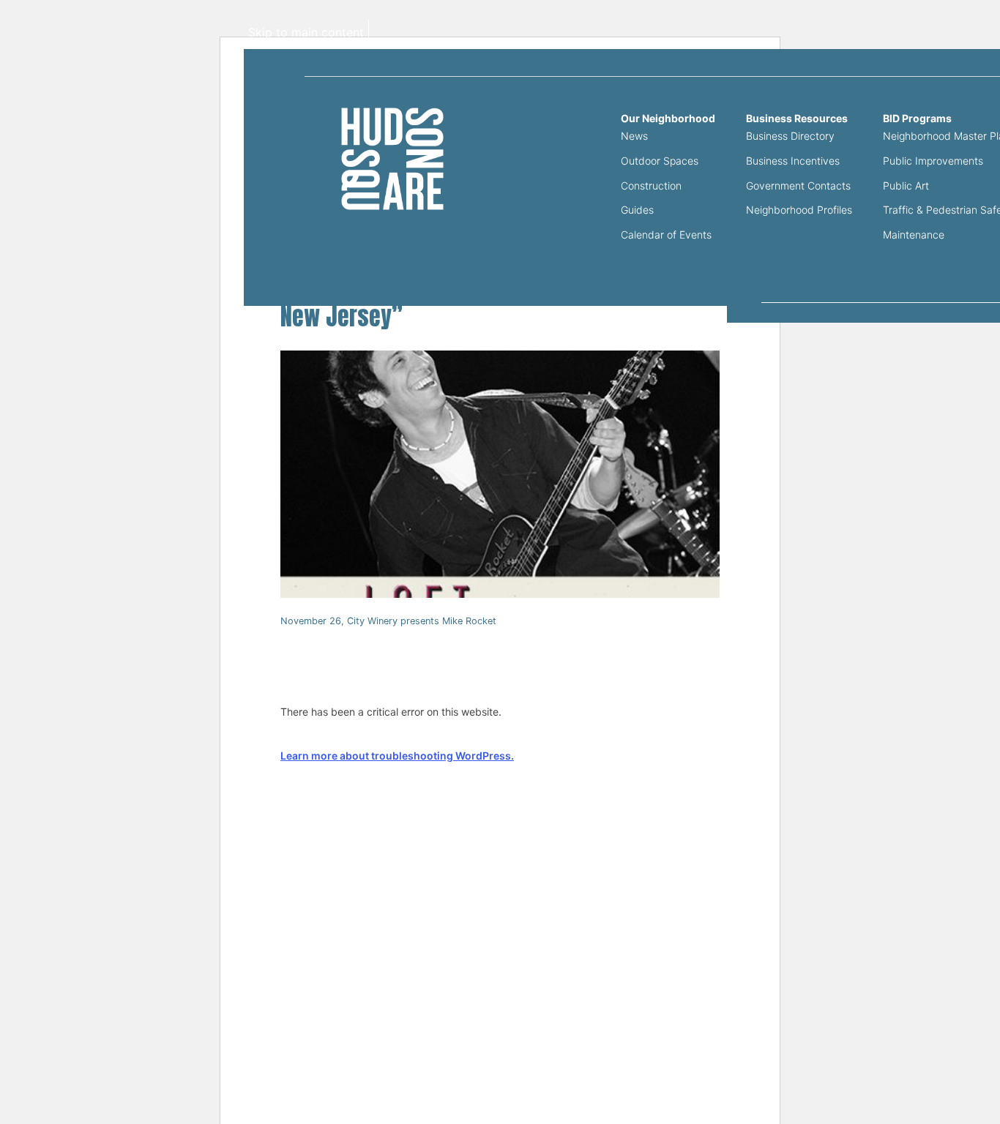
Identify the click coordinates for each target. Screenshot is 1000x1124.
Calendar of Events (666, 234)
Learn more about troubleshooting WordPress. (397, 755)
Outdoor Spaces (659, 160)
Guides (637, 209)
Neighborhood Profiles (799, 209)
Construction (651, 185)
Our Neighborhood (668, 118)
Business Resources (797, 118)
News (634, 136)
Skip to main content (306, 32)
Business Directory (790, 136)
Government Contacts (798, 185)
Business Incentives (793, 160)
